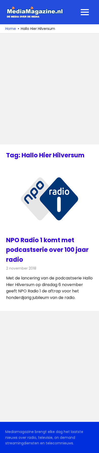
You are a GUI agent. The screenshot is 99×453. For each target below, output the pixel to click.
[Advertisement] (49, 89)
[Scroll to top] (91, 445)
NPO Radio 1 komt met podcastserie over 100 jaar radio (47, 250)
